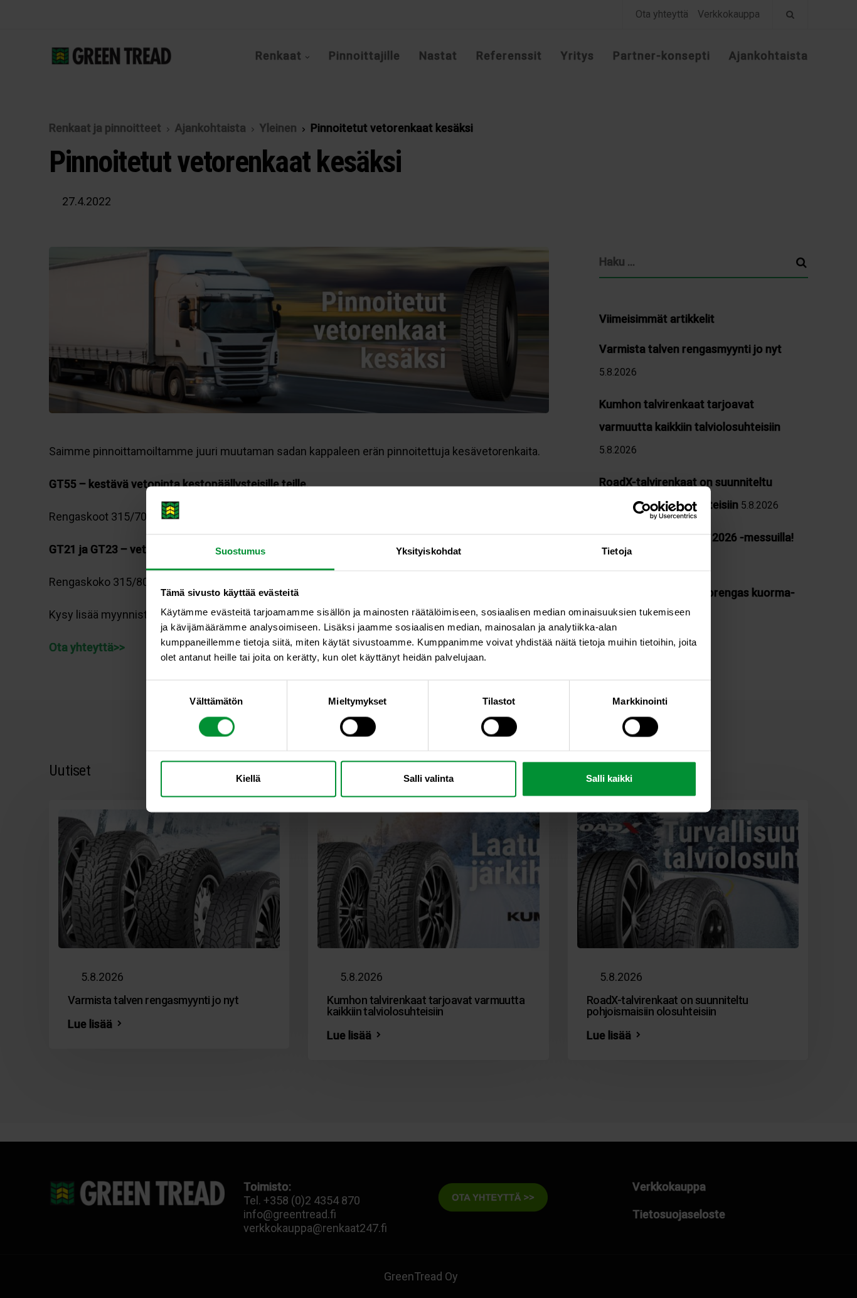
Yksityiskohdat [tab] (428, 551)
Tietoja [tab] (617, 551)
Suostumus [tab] (240, 551)
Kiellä (248, 779)
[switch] (358, 727)
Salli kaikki (609, 779)
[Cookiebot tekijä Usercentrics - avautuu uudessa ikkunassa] (642, 509)
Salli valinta (428, 779)
